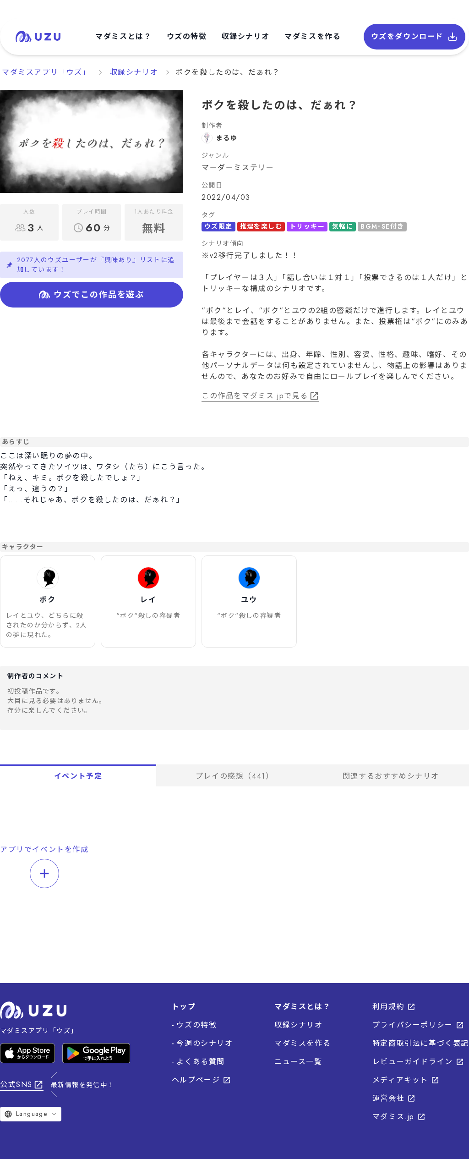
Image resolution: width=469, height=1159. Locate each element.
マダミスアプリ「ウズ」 (46, 72)
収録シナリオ (246, 36)
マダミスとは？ (123, 36)
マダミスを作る (312, 36)
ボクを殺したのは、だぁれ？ (227, 72)
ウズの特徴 (187, 36)
